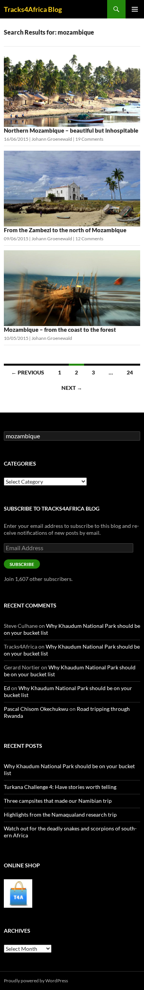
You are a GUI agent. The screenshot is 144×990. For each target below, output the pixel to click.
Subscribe (22, 564)
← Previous (27, 372)
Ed (7, 688)
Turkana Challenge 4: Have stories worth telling (60, 787)
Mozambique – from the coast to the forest (60, 329)
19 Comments (89, 139)
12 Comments (89, 238)
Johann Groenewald (51, 139)
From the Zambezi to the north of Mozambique (65, 229)
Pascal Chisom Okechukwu (36, 708)
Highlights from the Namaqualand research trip (60, 814)
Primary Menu (135, 9)
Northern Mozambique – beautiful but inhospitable (71, 130)
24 (130, 372)
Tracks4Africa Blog (33, 9)
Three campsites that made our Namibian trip (58, 800)
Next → (71, 387)
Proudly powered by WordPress (36, 980)
